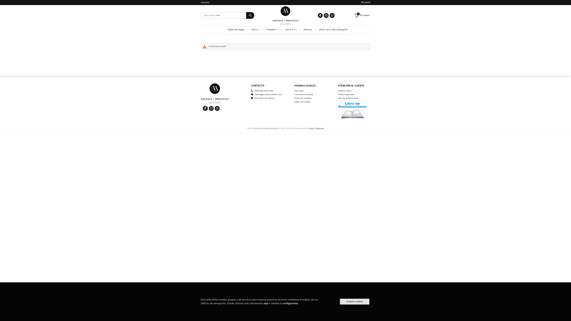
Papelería (271, 30)
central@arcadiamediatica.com (268, 94)
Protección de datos (303, 98)
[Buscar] (250, 15)
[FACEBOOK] (320, 15)
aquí (265, 304)
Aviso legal (299, 91)
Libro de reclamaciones (348, 98)
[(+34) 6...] (332, 15)
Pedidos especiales (346, 94)
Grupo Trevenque (316, 128)
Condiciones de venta (303, 94)
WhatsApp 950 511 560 (264, 91)
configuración (290, 304)
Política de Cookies (302, 102)
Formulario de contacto (265, 98)
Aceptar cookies (354, 301)
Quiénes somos (345, 91)
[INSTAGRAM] (326, 15)
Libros (254, 30)
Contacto (205, 2)
